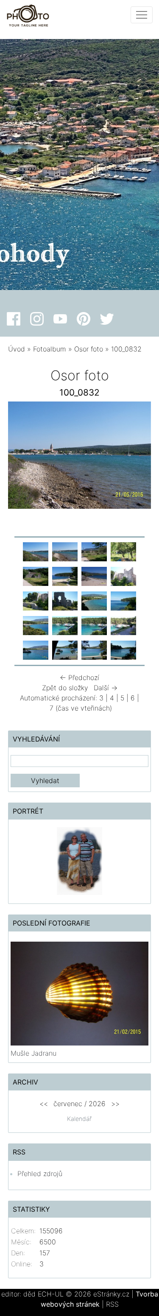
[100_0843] (64, 600)
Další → (105, 687)
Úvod (16, 349)
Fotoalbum (49, 349)
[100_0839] (64, 576)
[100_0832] (64, 551)
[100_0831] (35, 551)
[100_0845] (123, 600)
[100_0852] (94, 649)
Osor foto (88, 349)
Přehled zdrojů (39, 1173)
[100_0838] (35, 576)
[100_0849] (123, 625)
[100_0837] (123, 551)
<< (43, 1103)
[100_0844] (94, 600)
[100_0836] (94, 551)
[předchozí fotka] (21, 457)
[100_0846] (35, 625)
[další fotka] (137, 457)
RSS (112, 1304)
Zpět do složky (65, 687)
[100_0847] (64, 625)
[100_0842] (35, 600)
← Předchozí (79, 677)
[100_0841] (123, 576)
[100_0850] (35, 649)
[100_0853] (123, 649)
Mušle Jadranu (33, 1053)
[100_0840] (94, 576)
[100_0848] (94, 625)
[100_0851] (64, 649)
